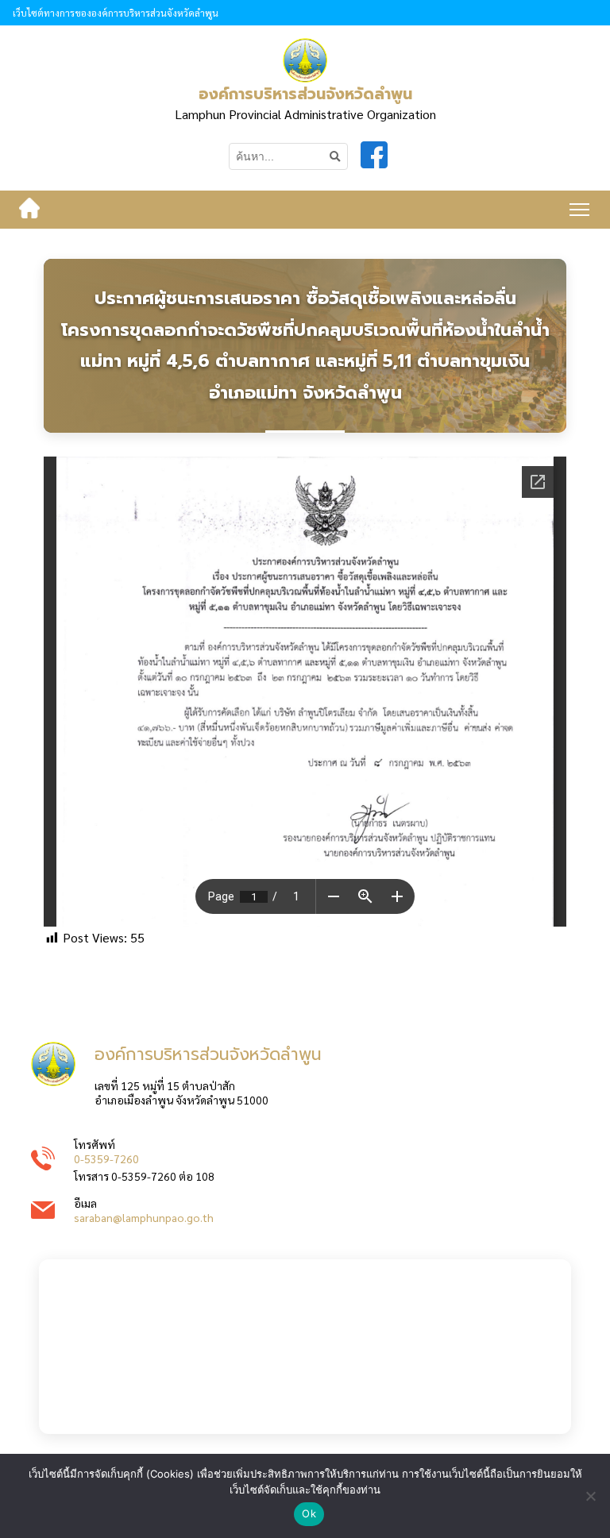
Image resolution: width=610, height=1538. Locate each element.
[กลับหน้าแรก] (29, 209)
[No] (590, 1496)
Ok (309, 1513)
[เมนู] (579, 209)
